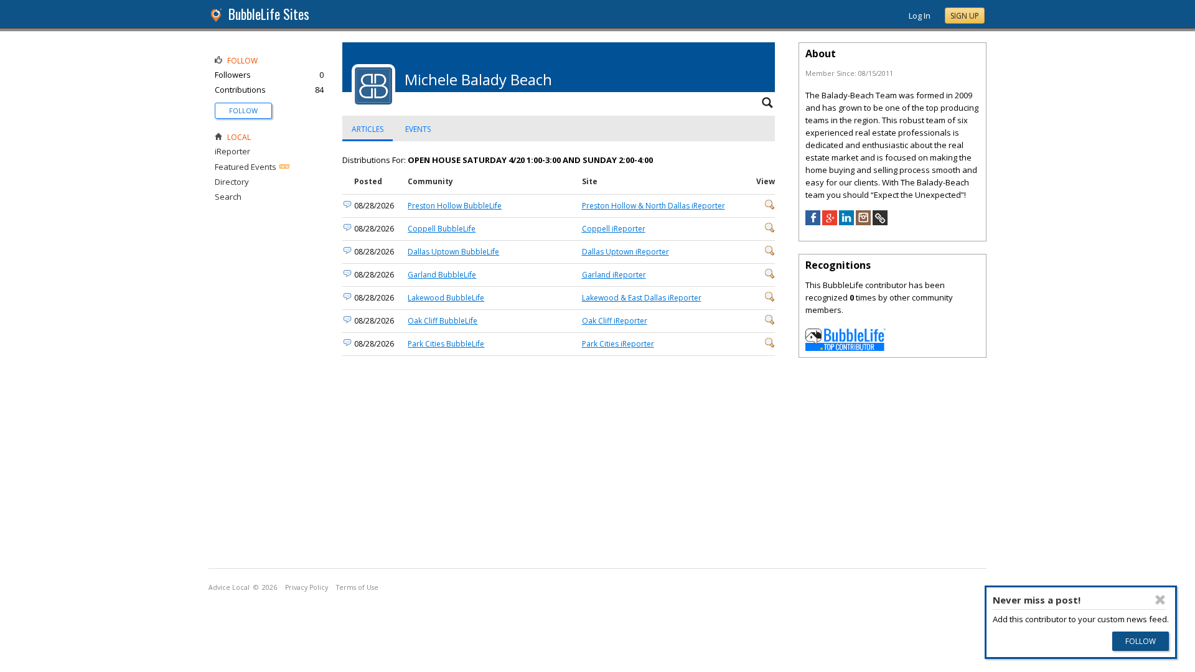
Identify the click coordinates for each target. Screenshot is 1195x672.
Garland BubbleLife (442, 274)
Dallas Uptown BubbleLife (453, 251)
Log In (919, 15)
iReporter (232, 151)
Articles (367, 129)
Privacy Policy (306, 587)
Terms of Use (357, 587)
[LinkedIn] (846, 222)
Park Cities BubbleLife (446, 343)
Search (228, 196)
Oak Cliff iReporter (614, 320)
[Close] (1160, 600)
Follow (243, 110)
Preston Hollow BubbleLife (455, 205)
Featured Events (245, 166)
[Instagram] (863, 222)
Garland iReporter (614, 274)
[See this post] (770, 207)
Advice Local (229, 587)
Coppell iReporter (613, 228)
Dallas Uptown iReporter (625, 251)
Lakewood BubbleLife (446, 297)
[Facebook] (812, 222)
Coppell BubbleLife (442, 228)
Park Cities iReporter (618, 343)
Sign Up (964, 16)
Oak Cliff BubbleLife (442, 320)
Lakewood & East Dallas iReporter (641, 297)
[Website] (880, 222)
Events (418, 129)
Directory (232, 181)
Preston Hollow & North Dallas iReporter (653, 205)
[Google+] (829, 222)
